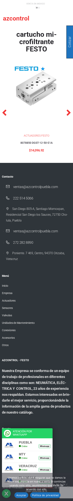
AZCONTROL (16, 18)
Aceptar (21, 495)
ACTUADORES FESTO (36, 135)
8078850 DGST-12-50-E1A (36, 142)
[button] (4, 112)
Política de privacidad (45, 495)
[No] (68, 487)
